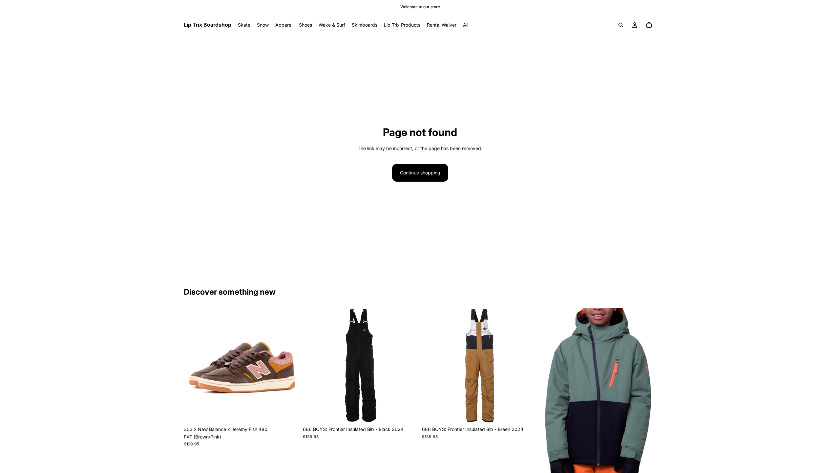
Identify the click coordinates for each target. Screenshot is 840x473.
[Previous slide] (193, 365)
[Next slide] (289, 365)
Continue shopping (420, 172)
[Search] (621, 25)
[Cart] (649, 25)
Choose (294, 413)
